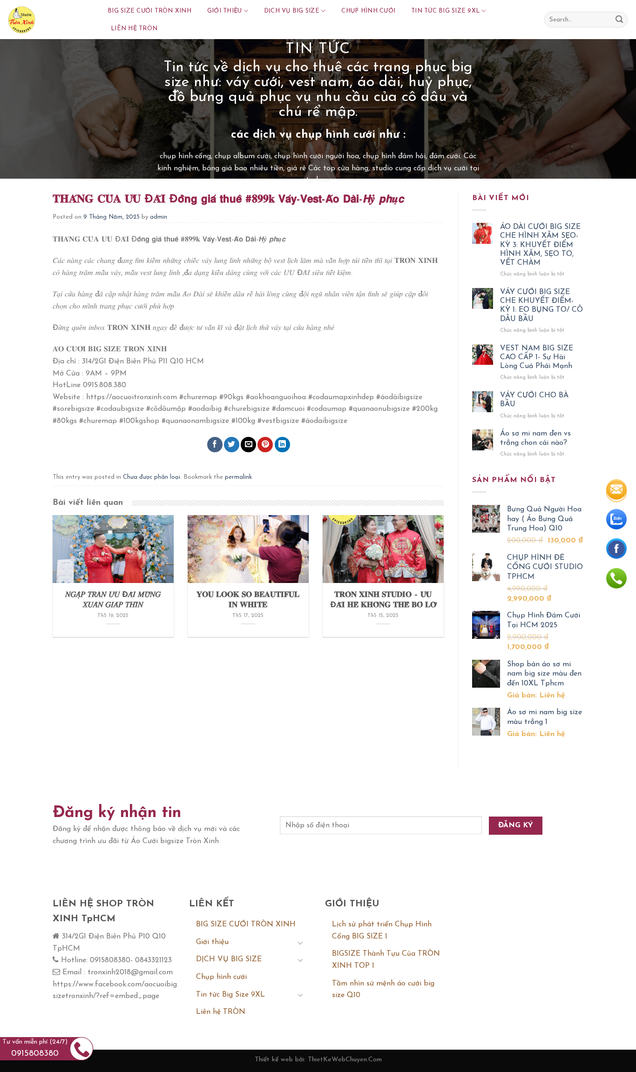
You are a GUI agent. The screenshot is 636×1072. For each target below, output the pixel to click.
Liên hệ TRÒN (134, 29)
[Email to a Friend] (248, 444)
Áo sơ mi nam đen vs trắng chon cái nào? (535, 438)
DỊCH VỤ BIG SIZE (291, 11)
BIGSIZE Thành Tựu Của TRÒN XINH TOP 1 (386, 960)
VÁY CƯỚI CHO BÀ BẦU (534, 400)
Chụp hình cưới (368, 11)
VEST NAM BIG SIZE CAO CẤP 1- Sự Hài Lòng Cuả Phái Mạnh (536, 357)
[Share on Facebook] (215, 444)
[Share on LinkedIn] (282, 444)
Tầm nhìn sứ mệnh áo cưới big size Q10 (383, 989)
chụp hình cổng (185, 156)
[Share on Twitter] (231, 444)
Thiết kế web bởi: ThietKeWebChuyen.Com (318, 1059)
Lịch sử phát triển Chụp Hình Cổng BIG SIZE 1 (382, 930)
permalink (238, 477)
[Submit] (619, 19)
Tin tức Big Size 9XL (445, 11)
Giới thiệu (224, 11)
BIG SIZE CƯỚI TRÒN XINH (149, 11)
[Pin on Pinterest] (265, 444)
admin (158, 217)
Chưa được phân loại (151, 477)
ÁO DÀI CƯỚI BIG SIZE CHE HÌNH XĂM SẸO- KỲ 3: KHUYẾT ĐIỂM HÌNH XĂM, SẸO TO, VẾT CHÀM (540, 245)
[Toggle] (300, 942)
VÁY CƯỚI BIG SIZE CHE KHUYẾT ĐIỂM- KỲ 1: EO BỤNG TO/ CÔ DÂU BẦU (541, 305)
